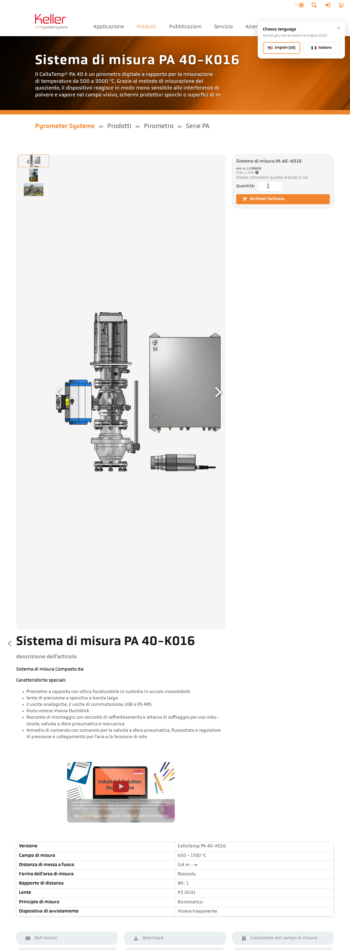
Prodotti (147, 27)
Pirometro (158, 126)
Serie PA (198, 126)
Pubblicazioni (185, 27)
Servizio (223, 27)
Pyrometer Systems (65, 126)
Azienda (255, 27)
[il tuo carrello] (341, 5)
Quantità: (245, 186)
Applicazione (108, 27)
